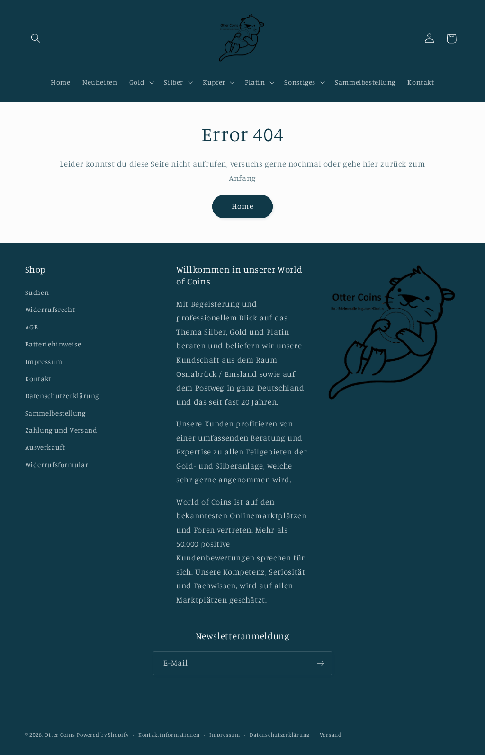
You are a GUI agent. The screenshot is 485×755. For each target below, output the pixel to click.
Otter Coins (60, 734)
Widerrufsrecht (50, 309)
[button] (36, 38)
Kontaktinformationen (169, 734)
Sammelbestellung (55, 413)
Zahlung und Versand (61, 430)
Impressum (44, 361)
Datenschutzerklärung (62, 395)
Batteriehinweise (53, 344)
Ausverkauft (45, 447)
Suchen (37, 292)
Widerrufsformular (57, 465)
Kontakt (38, 378)
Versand (331, 734)
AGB (31, 327)
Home (242, 206)
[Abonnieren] (321, 663)
